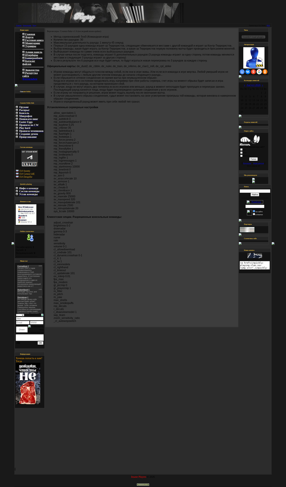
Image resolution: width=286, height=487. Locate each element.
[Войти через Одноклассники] (264, 71)
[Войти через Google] (259, 71)
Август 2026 (253, 85)
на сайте (259, 212)
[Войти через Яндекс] (253, 71)
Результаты (247, 163)
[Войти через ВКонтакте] (247, 71)
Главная (19, 25)
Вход (34, 25)
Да (244, 150)
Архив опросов (258, 163)
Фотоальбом (29, 79)
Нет (245, 153)
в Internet (259, 215)
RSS (268, 25)
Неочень (247, 156)
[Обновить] (42, 314)
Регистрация (27, 25)
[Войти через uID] (242, 71)
